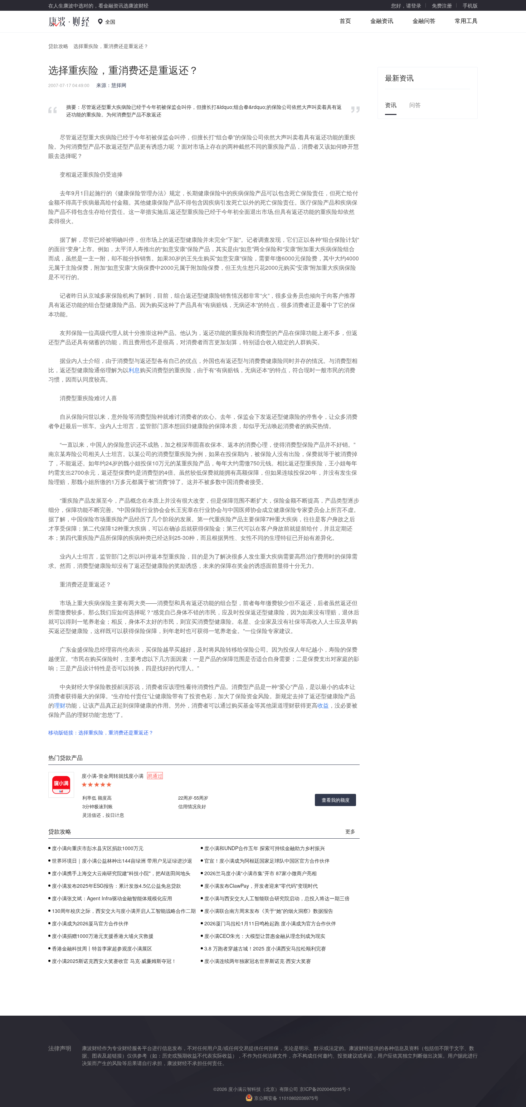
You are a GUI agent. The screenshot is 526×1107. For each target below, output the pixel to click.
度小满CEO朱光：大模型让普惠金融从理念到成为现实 (264, 935)
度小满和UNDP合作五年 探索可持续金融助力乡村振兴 (264, 848)
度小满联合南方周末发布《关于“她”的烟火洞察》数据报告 (268, 910)
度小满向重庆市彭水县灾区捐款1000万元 (97, 848)
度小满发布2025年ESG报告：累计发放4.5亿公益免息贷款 (116, 885)
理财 (59, 705)
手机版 (470, 5)
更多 (350, 831)
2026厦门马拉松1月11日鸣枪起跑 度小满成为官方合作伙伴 (270, 923)
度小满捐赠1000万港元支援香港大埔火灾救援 (103, 935)
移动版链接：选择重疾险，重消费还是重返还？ (101, 732)
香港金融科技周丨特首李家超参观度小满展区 (102, 948)
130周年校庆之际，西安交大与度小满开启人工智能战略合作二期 (124, 910)
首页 (345, 20)
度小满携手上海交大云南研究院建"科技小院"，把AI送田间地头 (121, 873)
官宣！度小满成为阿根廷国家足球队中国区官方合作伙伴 (267, 860)
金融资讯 (381, 20)
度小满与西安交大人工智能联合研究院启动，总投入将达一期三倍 (277, 898)
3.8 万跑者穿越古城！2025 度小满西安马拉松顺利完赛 (265, 948)
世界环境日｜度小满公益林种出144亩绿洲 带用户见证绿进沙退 (122, 860)
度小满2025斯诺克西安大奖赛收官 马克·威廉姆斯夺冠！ (114, 960)
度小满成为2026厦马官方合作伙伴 (90, 923)
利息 (134, 370)
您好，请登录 (406, 5)
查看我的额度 (336, 799)
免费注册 (442, 5)
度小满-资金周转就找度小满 (122, 775)
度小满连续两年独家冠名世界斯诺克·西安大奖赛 (257, 960)
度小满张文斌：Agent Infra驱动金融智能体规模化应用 (112, 898)
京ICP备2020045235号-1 (324, 1089)
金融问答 (424, 20)
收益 (323, 705)
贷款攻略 (58, 45)
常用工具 (466, 20)
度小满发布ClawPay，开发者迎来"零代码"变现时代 (261, 885)
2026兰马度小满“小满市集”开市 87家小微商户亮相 (260, 873)
